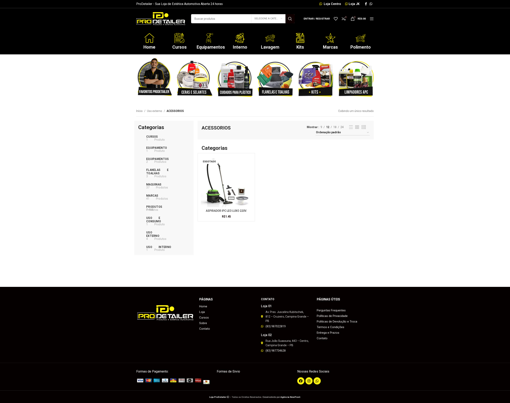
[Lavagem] (270, 38)
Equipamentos (211, 47)
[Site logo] (160, 18)
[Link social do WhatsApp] (371, 4)
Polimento (360, 47)
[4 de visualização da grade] (364, 127)
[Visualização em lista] (351, 127)
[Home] (149, 38)
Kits (300, 47)
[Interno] (240, 38)
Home (149, 47)
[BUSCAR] (290, 18)
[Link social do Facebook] (366, 4)
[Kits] (300, 38)
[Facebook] (300, 380)
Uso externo (154, 111)
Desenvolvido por (281, 397)
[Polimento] (361, 38)
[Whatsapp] (317, 380)
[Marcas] (330, 38)
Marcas (330, 47)
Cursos (179, 47)
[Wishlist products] (336, 19)
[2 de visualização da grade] (357, 127)
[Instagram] (309, 380)
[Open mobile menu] (372, 19)
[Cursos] (179, 38)
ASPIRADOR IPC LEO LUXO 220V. (226, 210)
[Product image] (226, 181)
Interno (240, 47)
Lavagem (270, 47)
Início (139, 111)
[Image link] (174, 381)
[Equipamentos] (210, 38)
